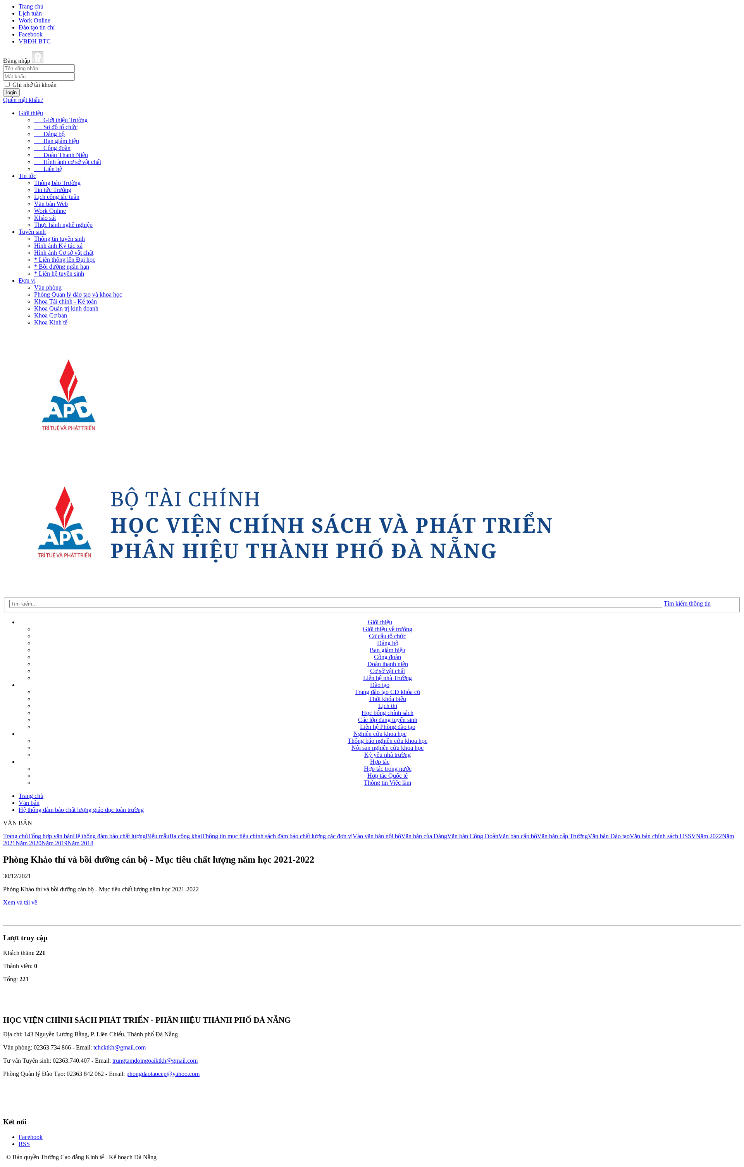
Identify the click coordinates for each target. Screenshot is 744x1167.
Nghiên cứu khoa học (379, 733)
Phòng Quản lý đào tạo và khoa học (78, 294)
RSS (24, 1144)
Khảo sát (45, 217)
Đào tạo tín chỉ (37, 27)
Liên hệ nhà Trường (387, 678)
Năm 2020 (28, 843)
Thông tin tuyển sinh (59, 238)
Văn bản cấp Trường (562, 836)
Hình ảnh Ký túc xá (58, 245)
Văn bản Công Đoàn (472, 836)
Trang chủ (31, 6)
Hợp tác (379, 761)
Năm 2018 (80, 843)
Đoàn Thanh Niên (61, 155)
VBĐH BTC (35, 41)
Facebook (31, 34)
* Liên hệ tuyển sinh (59, 273)
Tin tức (27, 176)
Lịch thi (387, 706)
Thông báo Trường (57, 183)
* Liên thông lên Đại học (64, 259)
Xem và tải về (20, 902)
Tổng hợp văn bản (50, 836)
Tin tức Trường (52, 189)
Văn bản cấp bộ (517, 836)
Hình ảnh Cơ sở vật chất (63, 252)
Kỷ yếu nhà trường (387, 754)
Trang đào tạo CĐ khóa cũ (387, 692)
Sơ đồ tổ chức (56, 127)
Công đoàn (52, 148)
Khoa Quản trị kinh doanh (66, 308)
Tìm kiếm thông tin (687, 603)
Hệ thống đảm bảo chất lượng (109, 836)
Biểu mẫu (157, 836)
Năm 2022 (709, 836)
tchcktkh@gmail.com (119, 1047)
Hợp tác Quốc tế (387, 775)
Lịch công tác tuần (56, 196)
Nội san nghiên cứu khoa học (387, 747)
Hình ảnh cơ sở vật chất (67, 162)
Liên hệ (48, 169)
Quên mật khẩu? (23, 100)
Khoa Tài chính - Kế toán (65, 301)
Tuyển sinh (32, 231)
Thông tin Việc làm (387, 782)
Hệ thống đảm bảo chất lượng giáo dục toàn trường (81, 809)
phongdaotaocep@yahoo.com (163, 1073)
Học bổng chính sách (387, 713)
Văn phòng (48, 287)
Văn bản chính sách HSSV (663, 836)
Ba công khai (185, 836)
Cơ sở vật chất (387, 671)
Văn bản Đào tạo (609, 836)
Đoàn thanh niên (387, 664)
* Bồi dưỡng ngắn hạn (61, 266)
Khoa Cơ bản (50, 315)
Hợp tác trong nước (388, 768)
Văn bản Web (51, 203)
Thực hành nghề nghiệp (63, 224)
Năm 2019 (54, 843)
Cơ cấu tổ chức (387, 636)
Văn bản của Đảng (424, 836)
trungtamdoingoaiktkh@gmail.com (155, 1060)
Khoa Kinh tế (50, 322)
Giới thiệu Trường (61, 120)
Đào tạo (379, 685)
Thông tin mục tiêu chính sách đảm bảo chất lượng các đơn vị (277, 836)
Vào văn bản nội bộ (377, 836)
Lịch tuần (30, 13)
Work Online (34, 20)
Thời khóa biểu (387, 699)
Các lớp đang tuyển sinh (387, 719)
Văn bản (29, 802)
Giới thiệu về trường (387, 629)
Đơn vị (27, 280)
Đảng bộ (49, 134)
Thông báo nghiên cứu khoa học (387, 740)
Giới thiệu (31, 113)
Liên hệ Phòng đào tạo (387, 726)
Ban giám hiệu (56, 141)
